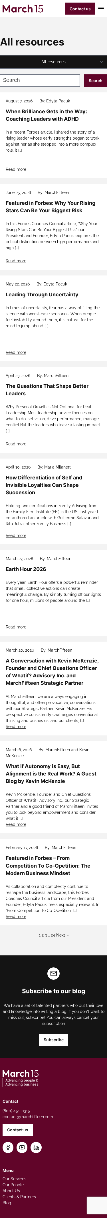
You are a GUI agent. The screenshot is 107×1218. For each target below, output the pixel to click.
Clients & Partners (19, 1197)
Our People (13, 1185)
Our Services (14, 1179)
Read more (16, 169)
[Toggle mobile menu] (100, 8)
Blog (7, 1203)
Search (95, 80)
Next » (62, 935)
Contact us (80, 8)
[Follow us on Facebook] (8, 1147)
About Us (11, 1191)
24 (53, 935)
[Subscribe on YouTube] (22, 1147)
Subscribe (54, 1039)
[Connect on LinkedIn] (36, 1147)
